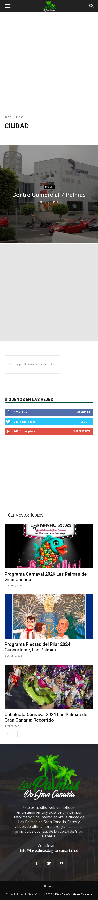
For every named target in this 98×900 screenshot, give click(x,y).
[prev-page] (7, 734)
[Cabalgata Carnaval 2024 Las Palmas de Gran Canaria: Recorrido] (49, 687)
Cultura (61, 136)
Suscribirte (81, 431)
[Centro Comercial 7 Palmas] (49, 194)
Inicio (8, 117)
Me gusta (83, 412)
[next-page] (15, 734)
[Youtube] (61, 863)
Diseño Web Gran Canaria (73, 894)
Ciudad (49, 187)
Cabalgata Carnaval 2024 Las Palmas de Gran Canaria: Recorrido (46, 717)
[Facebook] (36, 863)
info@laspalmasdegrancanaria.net (49, 850)
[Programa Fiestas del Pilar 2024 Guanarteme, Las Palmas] (49, 616)
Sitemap (49, 886)
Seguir (85, 421)
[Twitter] (49, 863)
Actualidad (12, 136)
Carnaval (29, 136)
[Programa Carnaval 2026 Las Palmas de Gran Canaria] (49, 546)
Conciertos (45, 136)
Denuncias (77, 136)
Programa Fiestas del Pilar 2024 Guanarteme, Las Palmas (37, 647)
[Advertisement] (49, 66)
